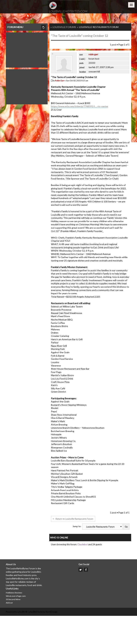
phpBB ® (22, 611)
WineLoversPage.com (16, 596)
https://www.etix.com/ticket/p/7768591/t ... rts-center (79, 106)
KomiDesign (51, 611)
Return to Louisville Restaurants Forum (74, 518)
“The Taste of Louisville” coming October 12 (79, 35)
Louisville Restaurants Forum (98, 27)
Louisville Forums (64, 27)
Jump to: (77, 526)
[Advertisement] (27, 49)
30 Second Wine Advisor (13, 601)
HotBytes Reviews (14, 592)
